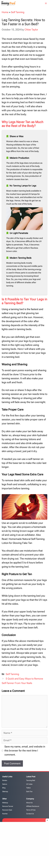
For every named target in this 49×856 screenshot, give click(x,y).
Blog (3, 788)
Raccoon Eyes (7, 810)
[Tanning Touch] (8, 3)
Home (5, 12)
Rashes (5, 814)
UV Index (29, 784)
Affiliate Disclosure (32, 806)
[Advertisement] (25, 838)
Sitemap (5, 791)
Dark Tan (29, 791)
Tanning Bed (30, 780)
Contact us (30, 814)
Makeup (5, 803)
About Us (29, 803)
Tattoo (28, 788)
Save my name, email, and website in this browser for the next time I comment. (24, 750)
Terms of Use (30, 810)
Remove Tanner (7, 806)
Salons (4, 784)
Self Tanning (17, 12)
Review (4, 780)
